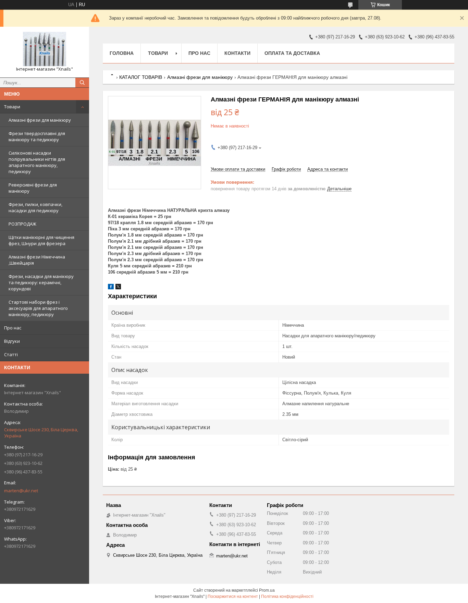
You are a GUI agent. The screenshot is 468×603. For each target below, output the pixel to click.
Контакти (237, 53)
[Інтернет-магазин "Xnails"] (44, 49)
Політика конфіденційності (287, 596)
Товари (12, 107)
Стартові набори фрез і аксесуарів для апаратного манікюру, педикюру (38, 308)
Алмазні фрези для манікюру (40, 120)
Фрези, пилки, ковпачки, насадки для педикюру (35, 207)
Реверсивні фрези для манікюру (33, 188)
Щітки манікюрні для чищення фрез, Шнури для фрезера (41, 240)
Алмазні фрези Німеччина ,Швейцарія (37, 260)
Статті (11, 354)
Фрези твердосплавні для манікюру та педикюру (37, 136)
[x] (118, 287)
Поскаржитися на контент (233, 596)
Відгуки (12, 341)
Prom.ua (267, 590)
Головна (122, 53)
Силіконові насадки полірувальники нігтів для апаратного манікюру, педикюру (37, 162)
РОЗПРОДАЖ (22, 224)
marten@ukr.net (21, 490)
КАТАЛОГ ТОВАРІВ (140, 77)
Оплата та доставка (292, 53)
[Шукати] (82, 82)
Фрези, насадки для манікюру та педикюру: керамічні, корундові (41, 282)
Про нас (12, 328)
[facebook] (111, 287)
